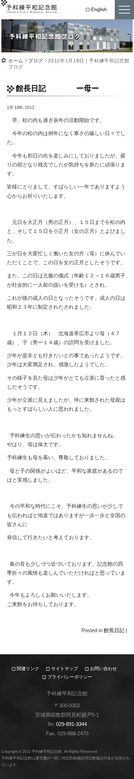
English (99, 9)
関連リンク (29, 668)
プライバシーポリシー (69, 676)
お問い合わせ (103, 668)
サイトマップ (64, 668)
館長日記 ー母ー (57, 88)
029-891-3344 (71, 724)
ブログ (35, 60)
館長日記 (114, 630)
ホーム (15, 60)
